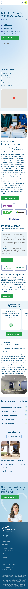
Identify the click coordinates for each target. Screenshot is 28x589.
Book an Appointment (9, 497)
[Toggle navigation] (25, 2)
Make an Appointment (9, 38)
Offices (6, 7)
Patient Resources (7, 550)
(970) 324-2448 (8, 28)
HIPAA (14, 564)
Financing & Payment (8, 548)
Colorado (11, 7)
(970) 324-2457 (16, 471)
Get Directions (8, 25)
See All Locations (13, 436)
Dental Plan (5, 544)
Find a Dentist (6, 541)
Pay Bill (4, 553)
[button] (14, 98)
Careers (4, 557)
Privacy (4, 564)
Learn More (6, 260)
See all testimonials (13, 334)
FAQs (3, 560)
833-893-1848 (22, 2)
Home (2, 7)
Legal (9, 564)
